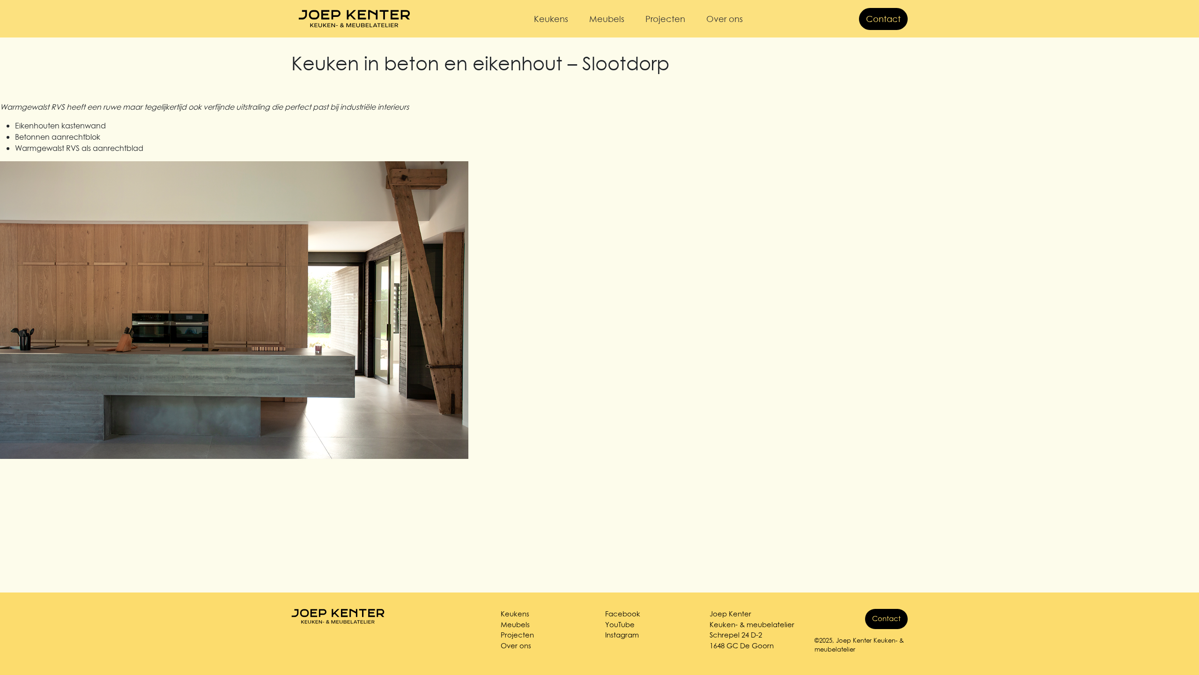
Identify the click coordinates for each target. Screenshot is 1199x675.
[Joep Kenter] (354, 19)
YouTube (620, 625)
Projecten (665, 19)
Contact (883, 19)
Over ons (724, 19)
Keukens (551, 19)
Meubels (606, 19)
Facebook (622, 614)
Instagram (622, 635)
